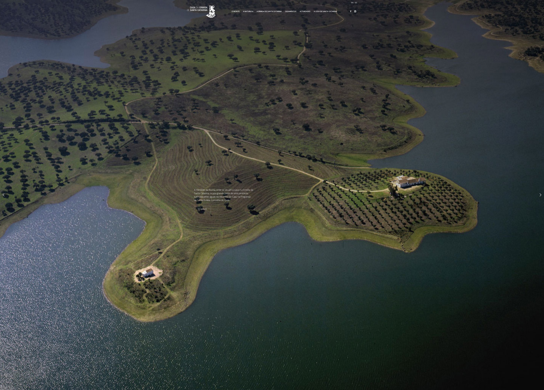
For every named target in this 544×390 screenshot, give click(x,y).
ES (356, 3)
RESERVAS (202, 209)
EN (352, 3)
